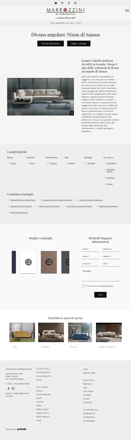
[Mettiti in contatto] (56, 3)
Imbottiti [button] (30, 157)
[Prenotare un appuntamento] (62, 3)
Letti (85, 387)
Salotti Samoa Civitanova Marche (79, 206)
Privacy (9, 393)
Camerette (87, 402)
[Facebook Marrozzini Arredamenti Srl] (8, 388)
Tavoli (38, 420)
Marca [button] (10, 157)
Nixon (79, 23)
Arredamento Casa (62, 23)
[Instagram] (75, 3)
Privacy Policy (108, 286)
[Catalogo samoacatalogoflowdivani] (28, 262)
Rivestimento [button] (52, 157)
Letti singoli (88, 391)
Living (38, 380)
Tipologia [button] (88, 157)
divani (32, 163)
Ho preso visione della (99, 286)
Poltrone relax (89, 373)
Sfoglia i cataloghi (78, 43)
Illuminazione (89, 413)
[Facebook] (69, 3)
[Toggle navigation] (127, 10)
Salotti (72, 23)
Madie (39, 405)
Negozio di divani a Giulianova (90, 200)
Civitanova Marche (111, 170)
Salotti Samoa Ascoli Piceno (49, 206)
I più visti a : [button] (108, 157)
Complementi (89, 417)
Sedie (85, 369)
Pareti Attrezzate (43, 394)
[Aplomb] (115, 43)
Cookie (16, 393)
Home (52, 23)
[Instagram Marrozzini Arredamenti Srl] (12, 388)
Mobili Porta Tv (42, 413)
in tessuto (53, 163)
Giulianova (111, 178)
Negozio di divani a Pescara (21, 206)
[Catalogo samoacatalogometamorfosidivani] (49, 262)
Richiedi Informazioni (50, 43)
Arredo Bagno (89, 421)
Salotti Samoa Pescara (19, 212)
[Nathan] (15, 43)
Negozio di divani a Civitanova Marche (57, 200)
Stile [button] (67, 157)
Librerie (39, 391)
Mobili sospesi (42, 409)
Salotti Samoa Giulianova (108, 206)
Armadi (86, 398)
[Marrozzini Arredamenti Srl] (65, 13)
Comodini (87, 395)
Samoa (13, 163)
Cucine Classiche (43, 376)
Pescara (110, 184)
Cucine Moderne (43, 372)
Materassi (87, 384)
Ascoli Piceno (112, 163)
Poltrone (39, 402)
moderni (71, 163)
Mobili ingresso (43, 416)
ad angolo (91, 163)
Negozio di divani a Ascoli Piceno (23, 200)
